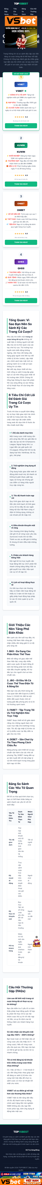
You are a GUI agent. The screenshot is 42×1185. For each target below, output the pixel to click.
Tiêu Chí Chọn (15, 11)
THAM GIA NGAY (21, 126)
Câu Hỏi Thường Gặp (33, 11)
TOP (21, 3)
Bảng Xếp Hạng (6, 11)
